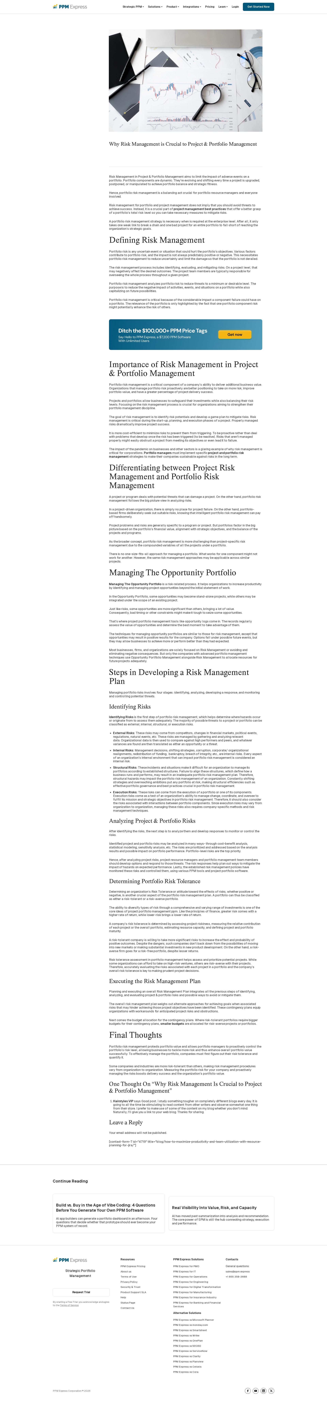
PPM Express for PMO (186, 1266)
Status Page (128, 1302)
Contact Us (127, 1307)
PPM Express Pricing (133, 1266)
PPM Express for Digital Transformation (197, 1287)
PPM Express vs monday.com (190, 1324)
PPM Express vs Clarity (186, 1356)
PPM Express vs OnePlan (188, 1340)
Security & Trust (130, 1287)
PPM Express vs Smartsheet (190, 1330)
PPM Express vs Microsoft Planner (193, 1319)
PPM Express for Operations (190, 1276)
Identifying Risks (121, 717)
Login (235, 6)
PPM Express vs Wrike (186, 1335)
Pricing (209, 6)
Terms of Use (129, 1276)
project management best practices (200, 209)
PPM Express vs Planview (188, 1361)
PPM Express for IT (184, 1271)
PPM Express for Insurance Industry (194, 1297)
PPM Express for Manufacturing (192, 1292)
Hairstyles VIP (123, 1101)
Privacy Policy (129, 1281)
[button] (133, 7)
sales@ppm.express (238, 1271)
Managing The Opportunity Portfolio (135, 584)
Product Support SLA (133, 1292)
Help (123, 1297)
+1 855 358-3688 (236, 1276)
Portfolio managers (158, 453)
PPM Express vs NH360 (187, 1345)
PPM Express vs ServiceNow (190, 1350)
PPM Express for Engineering (190, 1281)
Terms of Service (69, 1305)
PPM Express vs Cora (185, 1371)
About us (126, 1271)
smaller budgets (172, 1023)
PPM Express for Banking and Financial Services (197, 1304)
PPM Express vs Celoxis (187, 1366)
